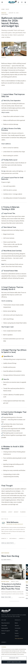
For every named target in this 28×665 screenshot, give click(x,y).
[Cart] (25, 2)
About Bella (4, 625)
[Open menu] (2, 2)
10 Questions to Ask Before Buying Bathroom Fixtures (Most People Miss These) (11, 586)
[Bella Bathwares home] (12, 2)
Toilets (16, 630)
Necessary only (13, 657)
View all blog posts (8, 543)
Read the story (7, 597)
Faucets (17, 633)
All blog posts (6, 559)
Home (3, 9)
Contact (3, 633)
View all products (19, 638)
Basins (16, 623)
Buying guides (4, 628)
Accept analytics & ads (14, 661)
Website (4, 538)
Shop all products (5, 623)
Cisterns (17, 636)
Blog (7, 9)
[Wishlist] (21, 2)
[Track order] (18, 2)
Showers (17, 625)
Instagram (13, 538)
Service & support (5, 630)
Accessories (17, 628)
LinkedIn (22, 538)
